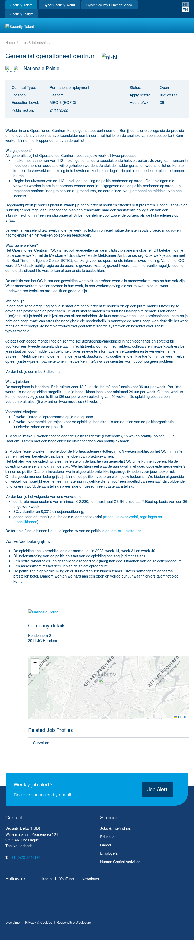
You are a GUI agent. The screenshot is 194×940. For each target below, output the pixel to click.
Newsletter (90, 878)
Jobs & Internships (115, 828)
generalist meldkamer (123, 530)
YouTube (66, 878)
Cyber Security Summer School (109, 4)
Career (105, 844)
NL (185, 4)
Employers (109, 853)
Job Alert (157, 789)
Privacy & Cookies (38, 922)
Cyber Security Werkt (59, 4)
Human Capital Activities (120, 861)
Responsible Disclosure (74, 922)
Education (108, 836)
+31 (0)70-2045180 (24, 857)
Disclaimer (13, 922)
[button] (108, 687)
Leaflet (182, 716)
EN (185, 9)
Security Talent (21, 4)
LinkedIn (45, 878)
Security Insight (21, 13)
